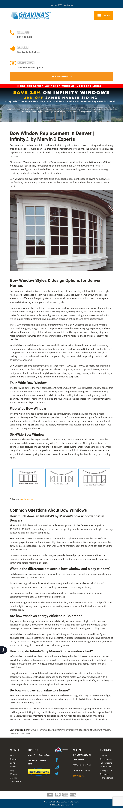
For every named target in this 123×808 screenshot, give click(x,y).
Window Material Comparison (15, 778)
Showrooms (106, 762)
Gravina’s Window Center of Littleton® (61, 802)
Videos (13, 766)
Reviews (53, 5)
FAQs (60, 5)
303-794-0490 (78, 776)
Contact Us (68, 5)
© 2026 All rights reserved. (61, 805)
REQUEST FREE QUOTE (62, 76)
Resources (104, 774)
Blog (12, 770)
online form (27, 499)
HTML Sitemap (106, 777)
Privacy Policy (106, 770)
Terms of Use (105, 766)
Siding (12, 762)
